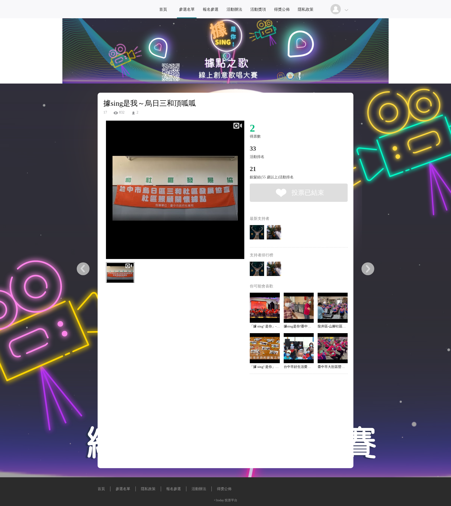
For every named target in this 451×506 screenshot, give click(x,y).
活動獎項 (258, 9)
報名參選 (210, 9)
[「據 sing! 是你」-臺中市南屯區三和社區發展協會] (265, 308)
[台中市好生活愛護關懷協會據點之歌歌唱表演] (299, 348)
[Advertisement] (167, 313)
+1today (219, 500)
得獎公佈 (282, 9)
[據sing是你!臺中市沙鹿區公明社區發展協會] (299, 308)
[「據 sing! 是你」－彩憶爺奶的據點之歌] (265, 348)
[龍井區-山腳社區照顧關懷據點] (333, 308)
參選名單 (187, 9)
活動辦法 (234, 9)
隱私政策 (305, 9)
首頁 (163, 9)
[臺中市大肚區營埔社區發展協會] (333, 348)
